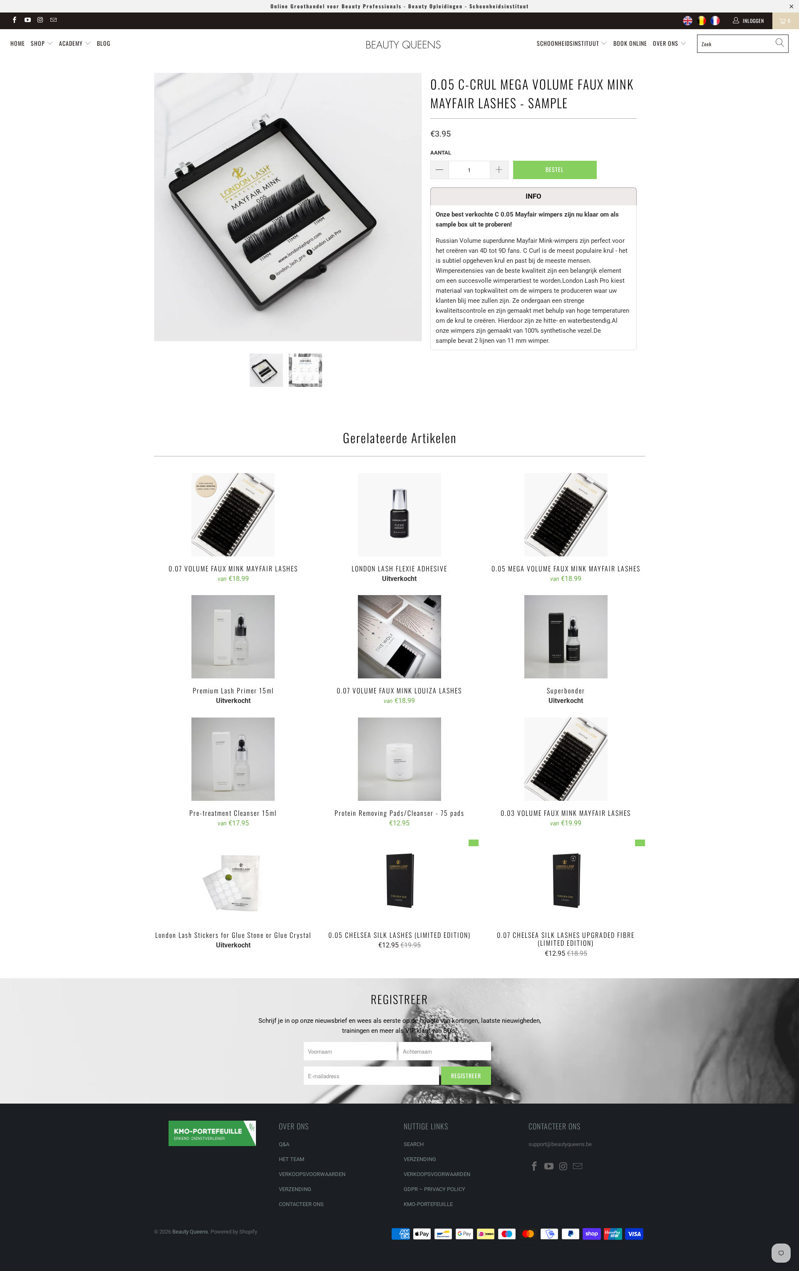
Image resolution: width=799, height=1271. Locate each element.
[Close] (543, 570)
